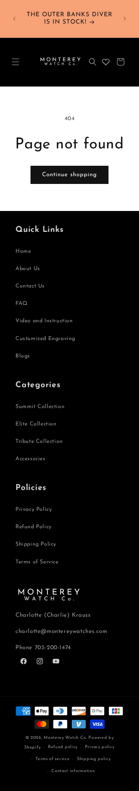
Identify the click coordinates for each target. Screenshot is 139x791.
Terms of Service (37, 562)
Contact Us (30, 286)
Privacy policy (100, 747)
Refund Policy (33, 527)
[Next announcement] (124, 18)
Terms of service (53, 759)
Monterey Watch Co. (65, 738)
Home (23, 251)
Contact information (73, 771)
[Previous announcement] (14, 18)
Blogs (22, 356)
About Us (27, 269)
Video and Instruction (44, 321)
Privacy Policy (33, 509)
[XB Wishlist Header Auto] (105, 61)
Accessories (30, 459)
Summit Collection (39, 407)
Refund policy (63, 747)
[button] (15, 61)
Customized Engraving (45, 339)
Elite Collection (36, 424)
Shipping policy (94, 759)
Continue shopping (69, 175)
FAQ (21, 303)
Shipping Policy (35, 544)
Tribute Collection (39, 441)
